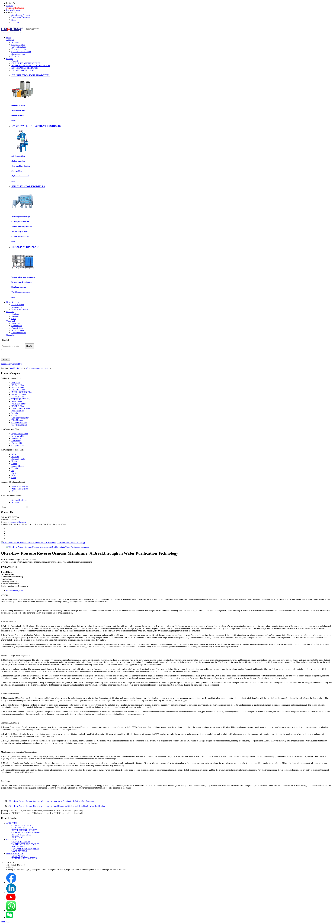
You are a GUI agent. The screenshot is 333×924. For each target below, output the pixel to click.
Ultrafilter (15, 468)
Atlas (13, 454)
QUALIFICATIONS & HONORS (25, 832)
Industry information (19, 309)
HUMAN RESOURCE (21, 835)
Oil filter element (17, 115)
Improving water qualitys (11, 364)
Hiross (14, 461)
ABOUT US (11, 823)
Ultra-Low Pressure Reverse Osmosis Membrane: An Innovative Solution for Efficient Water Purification (52, 801)
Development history (20, 49)
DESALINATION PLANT (22, 70)
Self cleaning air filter (19, 231)
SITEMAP (5, 922)
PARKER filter (17, 411)
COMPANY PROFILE (21, 825)
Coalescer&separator (19, 418)
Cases (13, 318)
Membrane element (18, 287)
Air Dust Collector (19, 500)
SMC (13, 473)
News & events (17, 304)
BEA (13, 475)
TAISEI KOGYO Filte (20, 399)
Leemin (14, 413)
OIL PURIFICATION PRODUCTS (26, 63)
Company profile (18, 44)
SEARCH (29, 346)
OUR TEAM (17, 837)
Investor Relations (13, 10)
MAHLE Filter (17, 387)
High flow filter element (20, 176)
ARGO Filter (16, 401)
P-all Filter (15, 383)
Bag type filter (16, 171)
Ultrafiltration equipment (20, 292)
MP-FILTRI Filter (18, 394)
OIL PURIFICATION (20, 842)
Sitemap (9, 5)
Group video (16, 326)
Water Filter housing (19, 489)
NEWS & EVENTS (14, 853)
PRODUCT (11, 839)
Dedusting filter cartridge (20, 217)
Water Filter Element (19, 486)
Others (14, 415)
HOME (12, 368)
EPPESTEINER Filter (20, 408)
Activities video (17, 330)
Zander (14, 463)
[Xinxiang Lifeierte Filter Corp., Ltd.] (20, 34)
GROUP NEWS (18, 856)
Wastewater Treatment (20, 17)
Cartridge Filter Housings (20, 166)
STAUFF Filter (17, 397)
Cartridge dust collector (20, 221)
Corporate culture (18, 47)
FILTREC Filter (18, 390)
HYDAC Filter (17, 385)
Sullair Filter (16, 438)
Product (14, 61)
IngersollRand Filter (19, 434)
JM (12, 470)
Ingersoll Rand (17, 466)
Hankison (15, 456)
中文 (13, 20)
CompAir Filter (17, 445)
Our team (15, 56)
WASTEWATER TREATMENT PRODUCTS (30, 65)
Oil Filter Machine (18, 105)
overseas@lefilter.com (15, 8)
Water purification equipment (38, 368)
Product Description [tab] (14, 590)
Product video (17, 328)
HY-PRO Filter (17, 406)
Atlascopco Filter (18, 436)
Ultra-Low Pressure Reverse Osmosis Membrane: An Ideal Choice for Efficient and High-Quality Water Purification (57, 806)
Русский (15, 22)
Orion (13, 477)
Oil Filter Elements (19, 425)
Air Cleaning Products (20, 15)
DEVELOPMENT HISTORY (24, 830)
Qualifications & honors (21, 51)
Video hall (15, 323)
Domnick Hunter (18, 459)
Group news (16, 307)
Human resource (18, 54)
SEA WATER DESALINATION (25, 849)
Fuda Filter (15, 441)
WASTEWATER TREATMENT (25, 844)
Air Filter (15, 502)
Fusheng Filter (17, 443)
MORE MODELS (19, 851)
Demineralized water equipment (23, 277)
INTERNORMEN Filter (21, 392)
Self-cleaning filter (18, 156)
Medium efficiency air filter (21, 227)
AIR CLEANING (19, 846)
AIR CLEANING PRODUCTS (24, 68)
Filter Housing (17, 420)
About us (15, 42)
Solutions (15, 314)
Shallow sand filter (18, 161)
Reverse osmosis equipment (21, 282)
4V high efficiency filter (20, 236)
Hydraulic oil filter (18, 110)
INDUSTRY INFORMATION (24, 858)
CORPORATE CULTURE (22, 828)
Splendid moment (18, 333)
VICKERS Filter (18, 404)
